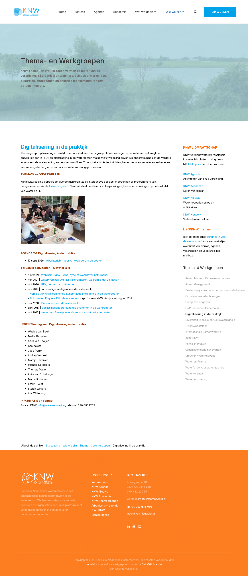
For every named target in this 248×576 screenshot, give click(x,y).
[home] (37, 478)
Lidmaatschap (100, 515)
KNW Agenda (191, 174)
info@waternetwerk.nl (51, 405)
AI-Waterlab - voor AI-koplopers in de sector (74, 260)
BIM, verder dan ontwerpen (58, 284)
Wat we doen (100, 482)
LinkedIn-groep (58, 186)
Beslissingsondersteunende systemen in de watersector (77, 307)
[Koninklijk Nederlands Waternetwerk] (26, 11)
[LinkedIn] (128, 526)
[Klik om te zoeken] (195, 12)
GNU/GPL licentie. (152, 564)
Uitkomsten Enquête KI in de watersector (55, 298)
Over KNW (98, 510)
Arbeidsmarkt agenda (105, 505)
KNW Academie (193, 186)
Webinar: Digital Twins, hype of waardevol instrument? (74, 275)
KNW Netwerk (192, 214)
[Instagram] (139, 526)
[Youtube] (134, 526)
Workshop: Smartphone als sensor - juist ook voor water (76, 312)
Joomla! (90, 564)
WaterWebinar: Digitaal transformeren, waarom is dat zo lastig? (80, 279)
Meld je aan (195, 164)
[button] (146, 12)
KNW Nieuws (191, 198)
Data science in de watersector (60, 303)
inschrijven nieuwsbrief (141, 513)
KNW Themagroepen (105, 501)
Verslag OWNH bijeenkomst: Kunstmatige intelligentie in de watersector (74, 293)
